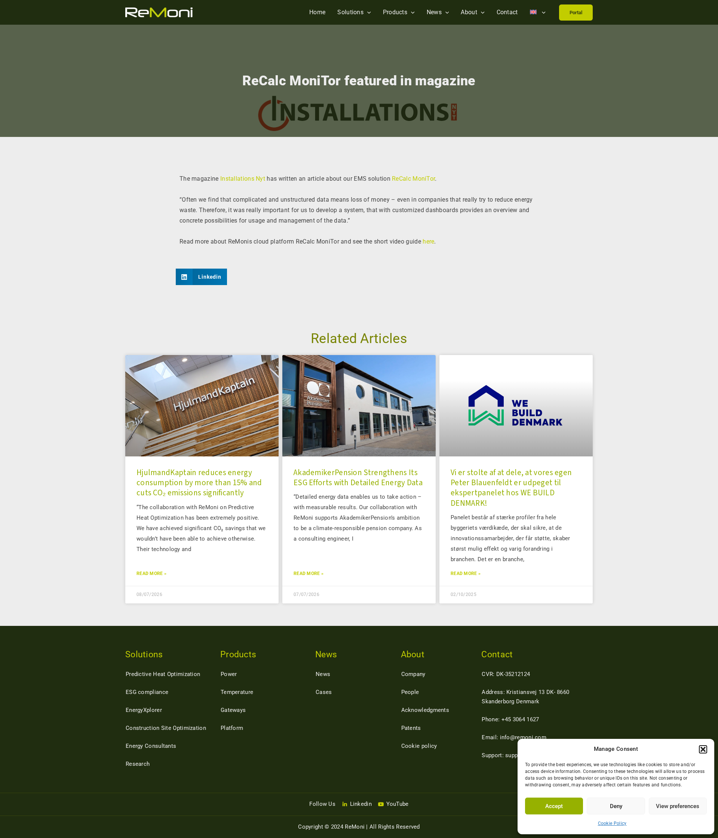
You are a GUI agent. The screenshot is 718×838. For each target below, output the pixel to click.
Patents (411, 728)
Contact (507, 12)
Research (138, 764)
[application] (367, 12)
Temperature (237, 692)
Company (413, 674)
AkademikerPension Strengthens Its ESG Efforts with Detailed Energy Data (358, 477)
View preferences (677, 806)
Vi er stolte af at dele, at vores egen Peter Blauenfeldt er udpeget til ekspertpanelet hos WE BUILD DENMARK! (511, 488)
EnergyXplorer (144, 710)
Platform (232, 728)
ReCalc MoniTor (413, 178)
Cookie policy (419, 746)
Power (229, 674)
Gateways (233, 710)
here (428, 241)
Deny (616, 806)
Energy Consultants (151, 746)
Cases (324, 692)
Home (317, 12)
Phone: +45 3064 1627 (510, 719)
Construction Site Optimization (166, 728)
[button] (703, 749)
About (469, 12)
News (434, 12)
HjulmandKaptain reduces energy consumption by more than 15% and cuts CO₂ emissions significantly (199, 483)
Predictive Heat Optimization (163, 674)
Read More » (151, 573)
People (410, 692)
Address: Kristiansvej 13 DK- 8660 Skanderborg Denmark (525, 697)
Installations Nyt (242, 178)
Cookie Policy (612, 823)
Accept (554, 806)
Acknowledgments (425, 710)
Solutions (350, 12)
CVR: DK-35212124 (506, 674)
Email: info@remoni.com (514, 737)
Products (395, 12)
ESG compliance (147, 692)
